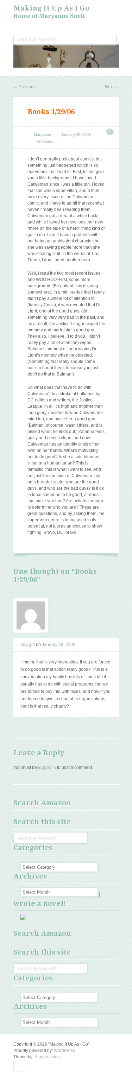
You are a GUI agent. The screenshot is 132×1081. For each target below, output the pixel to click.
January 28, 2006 (76, 134)
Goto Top (19, 1066)
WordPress (64, 1050)
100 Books (44, 142)
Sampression (47, 1056)
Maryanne (42, 134)
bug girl (27, 644)
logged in (47, 767)
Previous (24, 86)
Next (112, 86)
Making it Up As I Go (51, 8)
